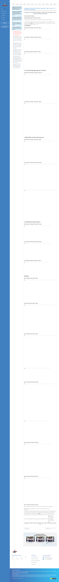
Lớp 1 (13, 4)
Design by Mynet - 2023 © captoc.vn (17, 578)
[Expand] (9, 1)
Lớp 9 (43, 4)
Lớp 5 (28, 4)
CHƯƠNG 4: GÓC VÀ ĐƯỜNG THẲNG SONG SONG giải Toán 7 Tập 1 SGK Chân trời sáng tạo (17, 13)
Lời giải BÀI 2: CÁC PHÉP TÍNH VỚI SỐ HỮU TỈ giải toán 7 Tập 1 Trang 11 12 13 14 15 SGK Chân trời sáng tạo (17, 39)
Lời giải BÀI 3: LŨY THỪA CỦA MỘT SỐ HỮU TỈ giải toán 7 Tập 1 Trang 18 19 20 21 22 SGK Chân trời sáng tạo (17, 45)
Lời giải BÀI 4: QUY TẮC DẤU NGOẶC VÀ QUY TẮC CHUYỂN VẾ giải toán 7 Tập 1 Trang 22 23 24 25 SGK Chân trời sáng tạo (17, 52)
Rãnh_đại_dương (40, 511)
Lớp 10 (47, 4)
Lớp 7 (36, 4)
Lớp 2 (17, 4)
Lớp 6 (32, 4)
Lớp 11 (51, 4)
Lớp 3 (21, 4)
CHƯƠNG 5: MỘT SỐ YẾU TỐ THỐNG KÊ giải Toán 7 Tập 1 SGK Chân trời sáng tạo (16, 8)
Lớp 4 (25, 4)
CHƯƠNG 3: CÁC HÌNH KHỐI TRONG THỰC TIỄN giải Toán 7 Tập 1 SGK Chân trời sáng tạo (16, 19)
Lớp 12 (55, 4)
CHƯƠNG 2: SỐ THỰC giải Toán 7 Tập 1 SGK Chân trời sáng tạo (16, 23)
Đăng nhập (5, 26)
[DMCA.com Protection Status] (53, 578)
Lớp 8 (39, 4)
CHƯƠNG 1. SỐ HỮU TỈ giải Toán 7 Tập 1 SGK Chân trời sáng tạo (16, 28)
